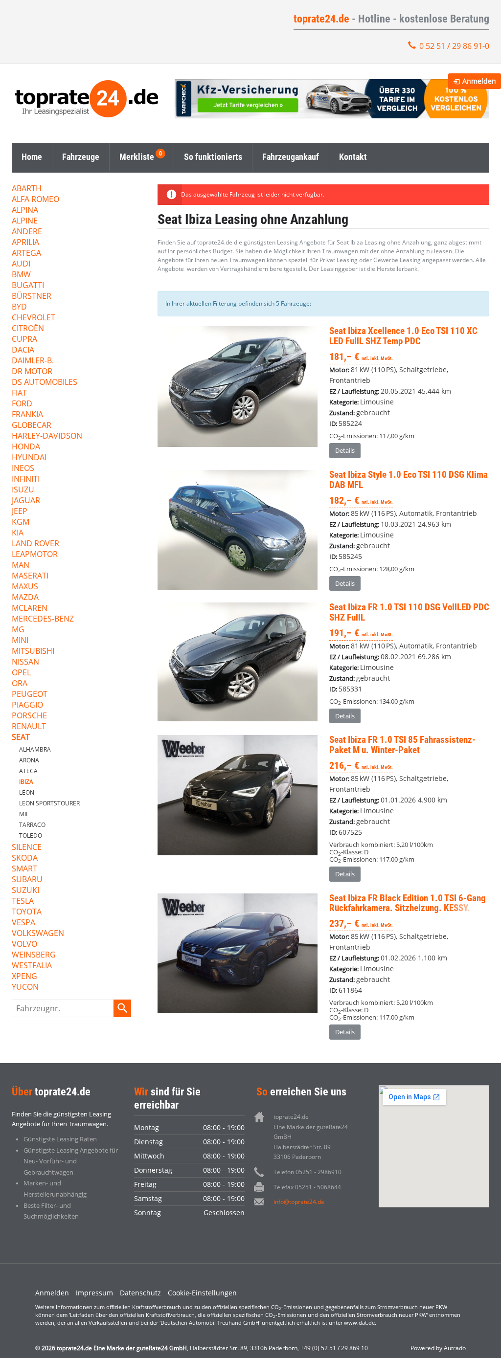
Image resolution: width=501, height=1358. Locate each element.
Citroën (28, 329)
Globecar (31, 425)
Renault (29, 727)
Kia (17, 533)
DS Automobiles (44, 382)
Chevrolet (33, 318)
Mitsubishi (33, 651)
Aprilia (25, 242)
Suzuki (25, 890)
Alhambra (35, 749)
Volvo (24, 944)
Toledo (30, 835)
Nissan (25, 662)
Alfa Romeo (35, 199)
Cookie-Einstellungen (202, 1292)
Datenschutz (140, 1292)
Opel (21, 673)
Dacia (23, 350)
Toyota (27, 912)
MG (18, 630)
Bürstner (31, 296)
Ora (19, 684)
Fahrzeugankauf (290, 157)
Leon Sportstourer (49, 803)
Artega (26, 253)
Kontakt (353, 157)
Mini (20, 641)
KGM (20, 522)
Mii (23, 814)
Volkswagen (38, 933)
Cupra (24, 339)
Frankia (27, 415)
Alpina (25, 210)
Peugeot (29, 694)
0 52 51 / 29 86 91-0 (454, 46)
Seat (21, 737)
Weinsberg (34, 955)
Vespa (23, 923)
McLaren (29, 608)
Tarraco (32, 825)
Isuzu (23, 490)
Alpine (25, 221)
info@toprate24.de (298, 1202)
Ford (22, 404)
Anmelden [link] (479, 81)
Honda (26, 447)
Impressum (94, 1292)
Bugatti (28, 285)
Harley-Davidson (47, 436)
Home (32, 157)
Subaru (27, 880)
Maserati (30, 576)
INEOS (23, 468)
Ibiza (26, 782)
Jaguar (26, 501)
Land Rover (35, 544)
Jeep (19, 511)
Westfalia (32, 966)
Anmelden (52, 1292)
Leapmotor (35, 554)
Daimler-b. (33, 361)
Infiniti (26, 479)
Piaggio (27, 705)
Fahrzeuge (80, 157)
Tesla (23, 901)
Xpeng (24, 976)
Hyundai (29, 458)
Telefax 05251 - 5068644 (307, 1187)
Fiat (19, 393)
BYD (19, 307)
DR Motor (32, 372)
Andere (27, 232)
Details (345, 450)
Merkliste (136, 157)
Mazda (25, 597)
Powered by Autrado (438, 1348)
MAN (20, 565)
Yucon (25, 987)
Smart (24, 869)
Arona (29, 760)
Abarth (27, 189)
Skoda (25, 858)
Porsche (29, 716)
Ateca (28, 771)
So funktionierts (213, 157)
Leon (26, 792)
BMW (21, 275)
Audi (21, 264)
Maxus (25, 587)
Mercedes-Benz (43, 619)
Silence (27, 847)
